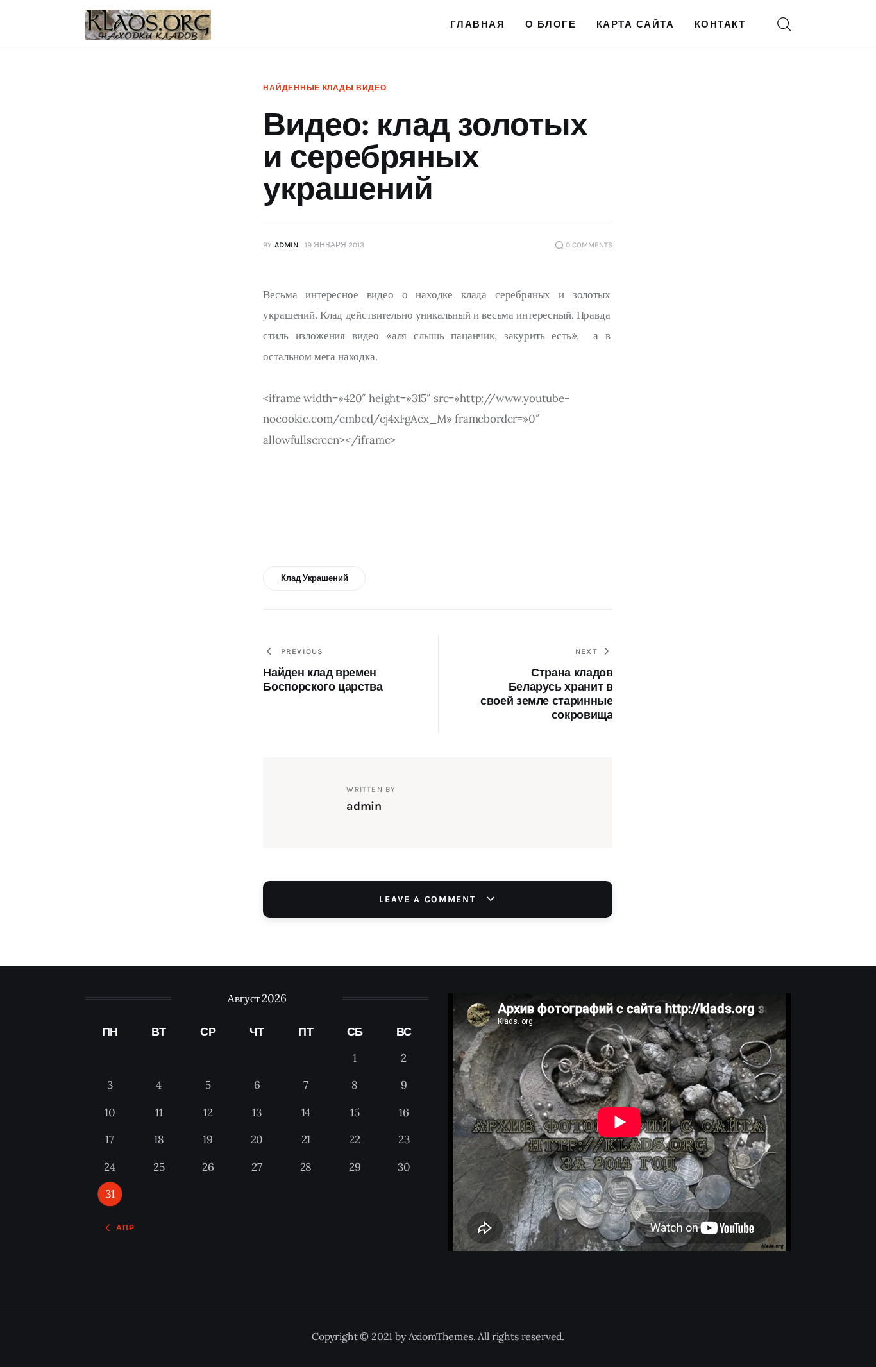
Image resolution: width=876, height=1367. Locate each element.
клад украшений (314, 578)
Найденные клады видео (324, 87)
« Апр (121, 1227)
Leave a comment (429, 899)
